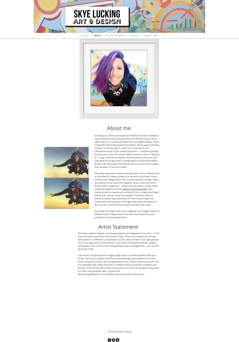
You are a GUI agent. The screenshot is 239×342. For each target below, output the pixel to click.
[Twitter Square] (117, 340)
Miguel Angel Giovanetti (134, 189)
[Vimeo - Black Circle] (113, 340)
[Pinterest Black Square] (109, 340)
